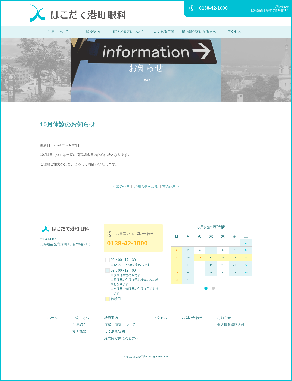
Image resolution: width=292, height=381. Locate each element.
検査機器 (79, 331)
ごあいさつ (81, 318)
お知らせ (224, 318)
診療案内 (93, 31)
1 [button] (206, 288)
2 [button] (213, 288)
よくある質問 (163, 31)
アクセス (234, 31)
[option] (209, 254)
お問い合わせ (281, 6)
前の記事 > (170, 186)
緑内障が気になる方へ (199, 31)
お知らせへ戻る (146, 186)
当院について (57, 31)
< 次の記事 (121, 186)
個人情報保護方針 (231, 324)
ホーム (52, 318)
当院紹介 (79, 324)
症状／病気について (128, 31)
